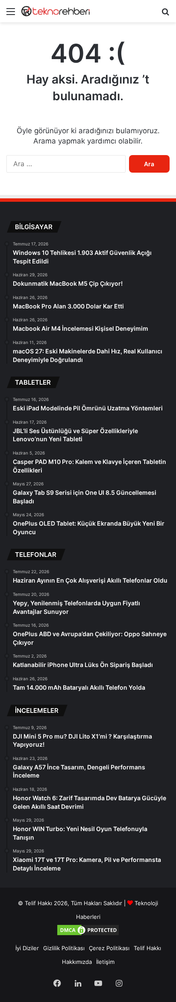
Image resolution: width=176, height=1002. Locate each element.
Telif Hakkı (147, 948)
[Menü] (10, 14)
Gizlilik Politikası (64, 948)
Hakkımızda (77, 961)
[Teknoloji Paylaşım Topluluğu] (55, 11)
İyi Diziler (27, 948)
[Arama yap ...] (165, 14)
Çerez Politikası (109, 948)
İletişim (105, 961)
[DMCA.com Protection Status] (88, 934)
